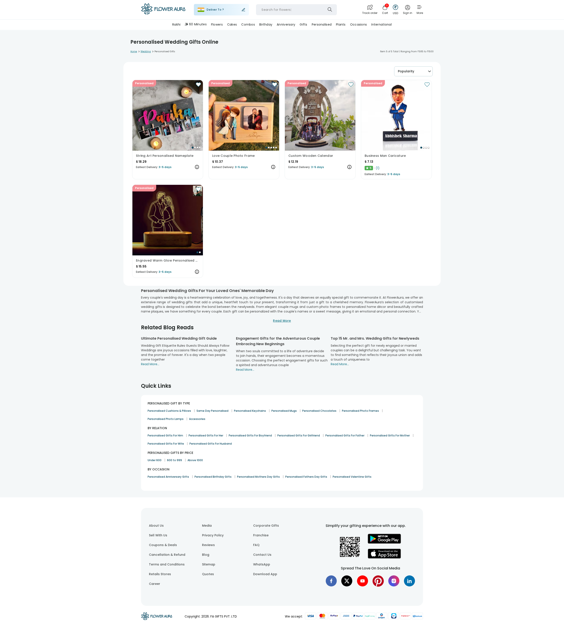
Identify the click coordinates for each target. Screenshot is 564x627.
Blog (205, 554)
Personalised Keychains (250, 411)
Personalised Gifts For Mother (390, 435)
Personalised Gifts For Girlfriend (298, 435)
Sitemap (208, 564)
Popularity (406, 71)
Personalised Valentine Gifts (352, 477)
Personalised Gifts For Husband (210, 443)
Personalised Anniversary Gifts (168, 477)
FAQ (256, 545)
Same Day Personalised (212, 411)
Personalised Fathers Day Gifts (306, 477)
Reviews (208, 545)
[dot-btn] (192, 147)
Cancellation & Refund (167, 554)
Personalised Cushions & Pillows (169, 411)
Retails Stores (160, 574)
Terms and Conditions (167, 564)
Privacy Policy (213, 535)
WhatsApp (261, 564)
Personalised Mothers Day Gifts (258, 477)
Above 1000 (195, 460)
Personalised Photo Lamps (166, 419)
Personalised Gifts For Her (206, 435)
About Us (156, 525)
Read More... (150, 364)
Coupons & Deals (163, 545)
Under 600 (154, 460)
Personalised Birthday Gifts (213, 477)
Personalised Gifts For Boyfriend (250, 435)
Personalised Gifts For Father (344, 435)
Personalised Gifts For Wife (166, 443)
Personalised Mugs (284, 411)
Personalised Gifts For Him (165, 435)
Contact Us (262, 554)
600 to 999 (174, 460)
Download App (265, 574)
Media (207, 525)
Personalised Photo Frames (360, 411)
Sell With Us (158, 535)
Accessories (197, 419)
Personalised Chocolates (319, 411)
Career (154, 584)
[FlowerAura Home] (163, 10)
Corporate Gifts (266, 525)
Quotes (208, 574)
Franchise (261, 535)
